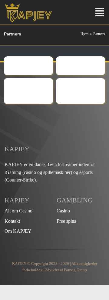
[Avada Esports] (51, 115)
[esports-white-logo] (28, 5)
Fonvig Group (75, 270)
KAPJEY (19, 263)
